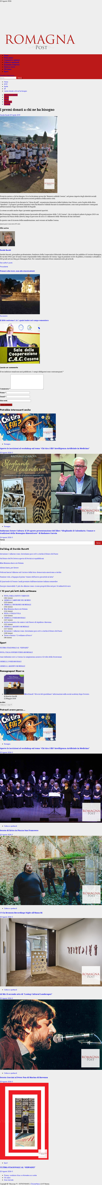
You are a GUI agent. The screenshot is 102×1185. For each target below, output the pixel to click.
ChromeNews (35, 1184)
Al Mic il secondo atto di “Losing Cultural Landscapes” (26, 994)
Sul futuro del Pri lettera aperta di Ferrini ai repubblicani (22, 558)
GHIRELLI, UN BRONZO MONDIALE (17, 605)
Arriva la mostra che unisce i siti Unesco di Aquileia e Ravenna (27, 622)
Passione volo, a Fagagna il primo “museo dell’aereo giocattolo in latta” (27, 577)
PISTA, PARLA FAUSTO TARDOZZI (16, 596)
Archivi (2, 702)
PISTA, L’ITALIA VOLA (12, 613)
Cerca (2, 540)
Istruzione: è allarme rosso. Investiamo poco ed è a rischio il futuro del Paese (29, 554)
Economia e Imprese (12, 65)
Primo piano (8, 58)
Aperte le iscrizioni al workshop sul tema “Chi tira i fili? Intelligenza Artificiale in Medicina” (45, 448)
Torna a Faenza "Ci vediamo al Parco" (18, 635)
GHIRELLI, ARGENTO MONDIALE (16, 627)
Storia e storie (9, 67)
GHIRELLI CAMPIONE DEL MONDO (17, 600)
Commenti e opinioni (12, 60)
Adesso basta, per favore (9, 568)
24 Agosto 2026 (6, 537)
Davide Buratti (5, 115)
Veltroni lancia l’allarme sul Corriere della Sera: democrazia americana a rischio (30, 572)
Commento (5, 389)
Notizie (6, 97)
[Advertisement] (51, 17)
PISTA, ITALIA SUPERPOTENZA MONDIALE (16, 652)
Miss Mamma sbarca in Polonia (12, 563)
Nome (3, 393)
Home (6, 55)
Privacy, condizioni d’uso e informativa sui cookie (20, 1175)
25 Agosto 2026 (6, 453)
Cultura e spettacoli (11, 62)
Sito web (3, 401)
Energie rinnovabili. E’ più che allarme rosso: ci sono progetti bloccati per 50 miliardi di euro (35, 586)
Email (3, 397)
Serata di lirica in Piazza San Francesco (19, 830)
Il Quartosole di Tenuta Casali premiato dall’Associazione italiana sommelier (29, 581)
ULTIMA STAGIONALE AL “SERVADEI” (14, 648)
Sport (6, 71)
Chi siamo (7, 69)
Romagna (7, 104)
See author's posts (6, 263)
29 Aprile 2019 (15, 115)
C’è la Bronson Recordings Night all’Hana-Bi (21, 912)
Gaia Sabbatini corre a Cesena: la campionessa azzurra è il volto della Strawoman (31, 657)
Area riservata (8, 1180)
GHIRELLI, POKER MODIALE (15, 618)
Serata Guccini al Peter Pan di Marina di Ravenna (24, 1077)
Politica (6, 99)
